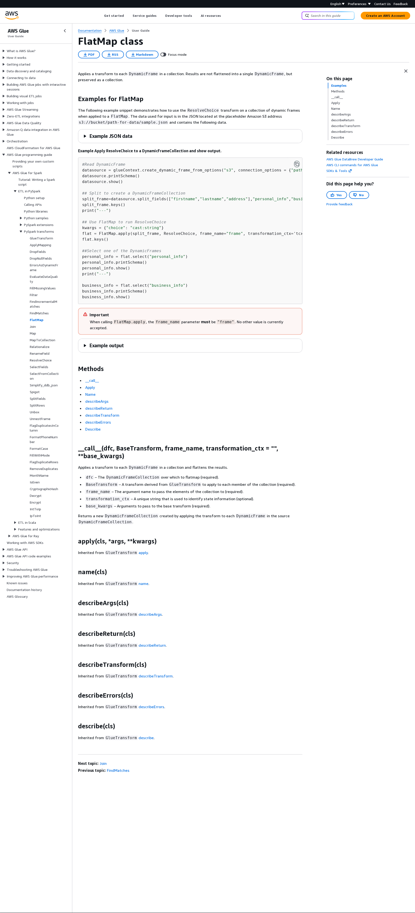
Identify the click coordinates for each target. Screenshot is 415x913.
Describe (93, 429)
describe (146, 737)
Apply (90, 387)
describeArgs (97, 401)
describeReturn (98, 408)
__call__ (92, 380)
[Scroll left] (101, 15)
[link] (141, 30)
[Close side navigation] (64, 31)
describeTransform (102, 415)
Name (90, 394)
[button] (107, 136)
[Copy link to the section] (74, 99)
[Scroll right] (225, 15)
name (143, 583)
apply (143, 552)
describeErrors (98, 422)
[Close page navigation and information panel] (406, 71)
